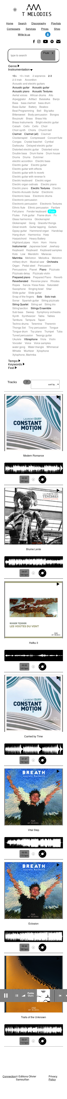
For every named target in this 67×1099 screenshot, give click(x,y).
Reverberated (20, 281)
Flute (52, 211)
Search (22, 23)
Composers (13, 29)
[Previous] (60, 995)
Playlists (56, 23)
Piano (43, 269)
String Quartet (20, 304)
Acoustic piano (20, 91)
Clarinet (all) (31, 134)
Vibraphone (31, 339)
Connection (9, 1076)
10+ (14, 76)
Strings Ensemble (41, 308)
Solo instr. (50, 296)
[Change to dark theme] (15, 10)
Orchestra (52, 262)
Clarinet (16, 134)
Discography (38, 23)
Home (9, 23)
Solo (39, 296)
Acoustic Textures (42, 91)
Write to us (24, 34)
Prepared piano (21, 277)
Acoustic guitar (20, 87)
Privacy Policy (53, 1077)
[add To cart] (42, 479)
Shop (57, 29)
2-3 (50, 76)
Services (31, 29)
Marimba (17, 258)
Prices (44, 29)
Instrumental (19, 246)
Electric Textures (40, 188)
